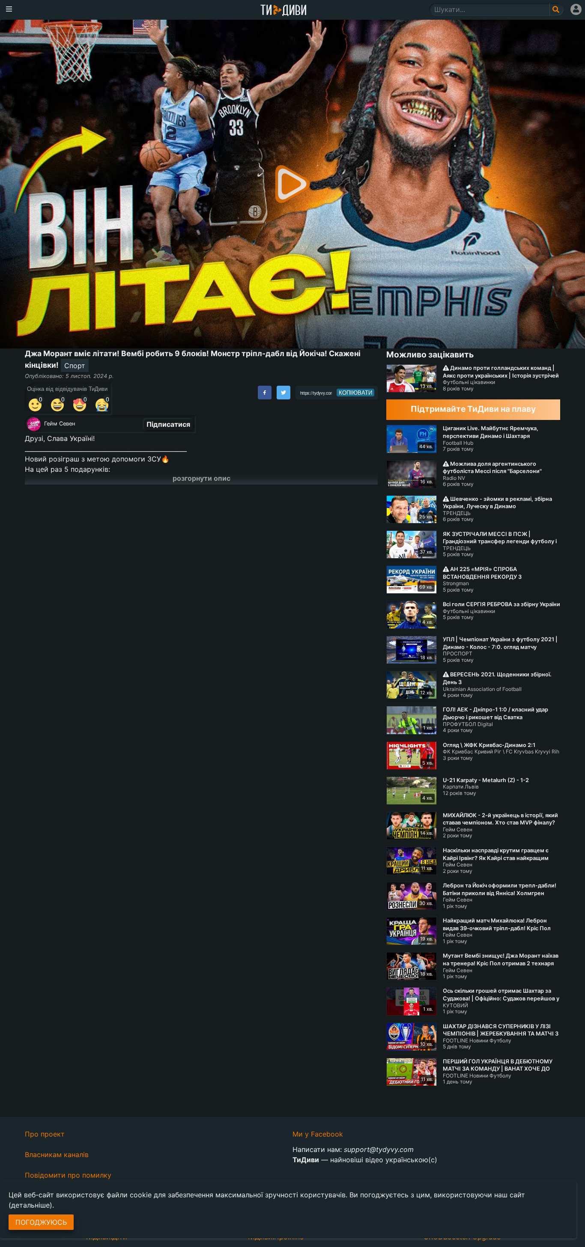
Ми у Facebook (317, 1134)
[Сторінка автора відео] (34, 424)
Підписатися (168, 424)
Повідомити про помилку (68, 1175)
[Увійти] (576, 9)
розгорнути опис (201, 478)
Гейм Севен (59, 423)
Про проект (45, 1134)
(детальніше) (30, 1205)
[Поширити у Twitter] (283, 392)
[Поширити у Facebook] (265, 392)
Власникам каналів (57, 1154)
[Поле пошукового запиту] (556, 9)
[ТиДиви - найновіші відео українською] (283, 11)
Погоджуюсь (41, 1222)
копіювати (355, 392)
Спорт (74, 365)
